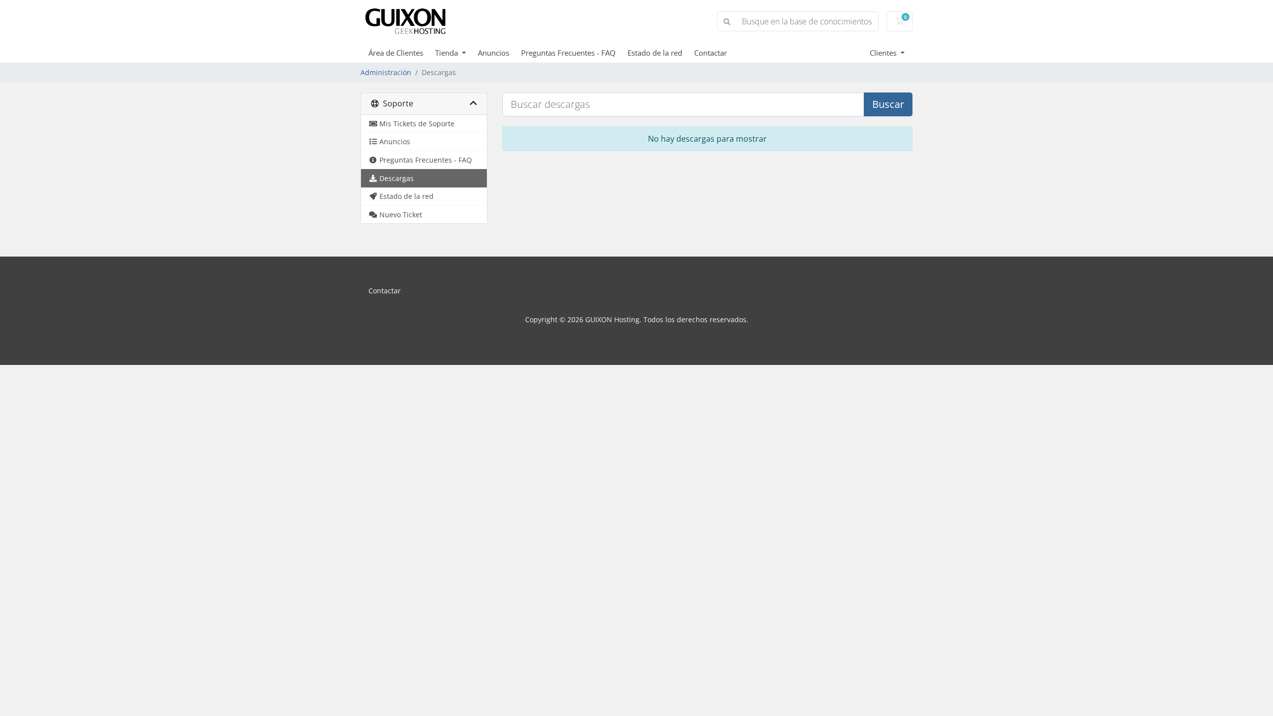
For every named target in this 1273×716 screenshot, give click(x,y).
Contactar (710, 53)
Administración (386, 72)
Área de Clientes (395, 53)
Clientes (884, 53)
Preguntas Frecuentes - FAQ (568, 53)
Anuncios (493, 53)
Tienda (447, 53)
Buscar (888, 104)
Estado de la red (655, 53)
